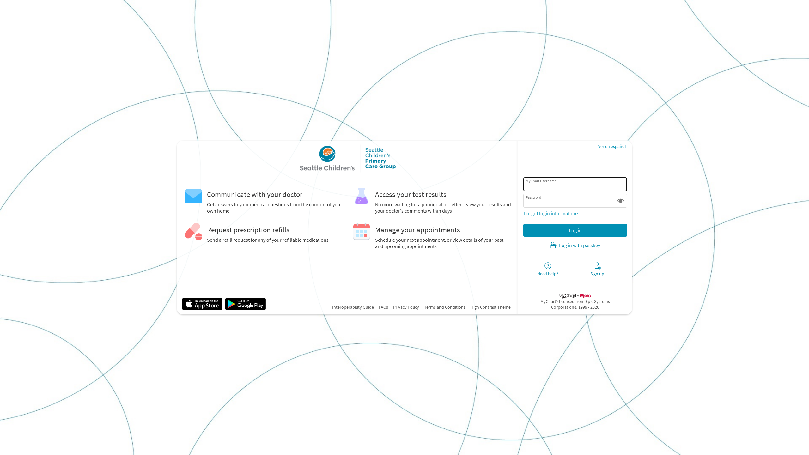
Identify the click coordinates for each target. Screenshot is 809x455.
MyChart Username (541, 181)
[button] (621, 201)
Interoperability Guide (353, 307)
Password (533, 197)
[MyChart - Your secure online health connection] (347, 158)
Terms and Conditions (444, 307)
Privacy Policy (406, 307)
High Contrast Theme (491, 307)
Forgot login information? (551, 213)
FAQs (383, 307)
